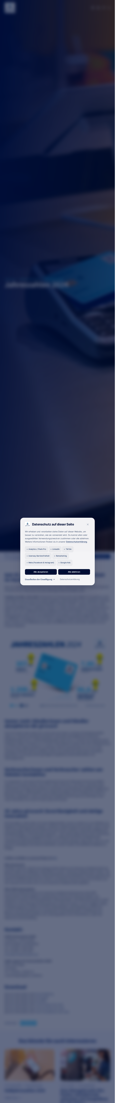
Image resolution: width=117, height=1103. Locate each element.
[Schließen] (87, 524)
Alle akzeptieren (41, 572)
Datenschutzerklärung (76, 541)
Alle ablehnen (74, 572)
